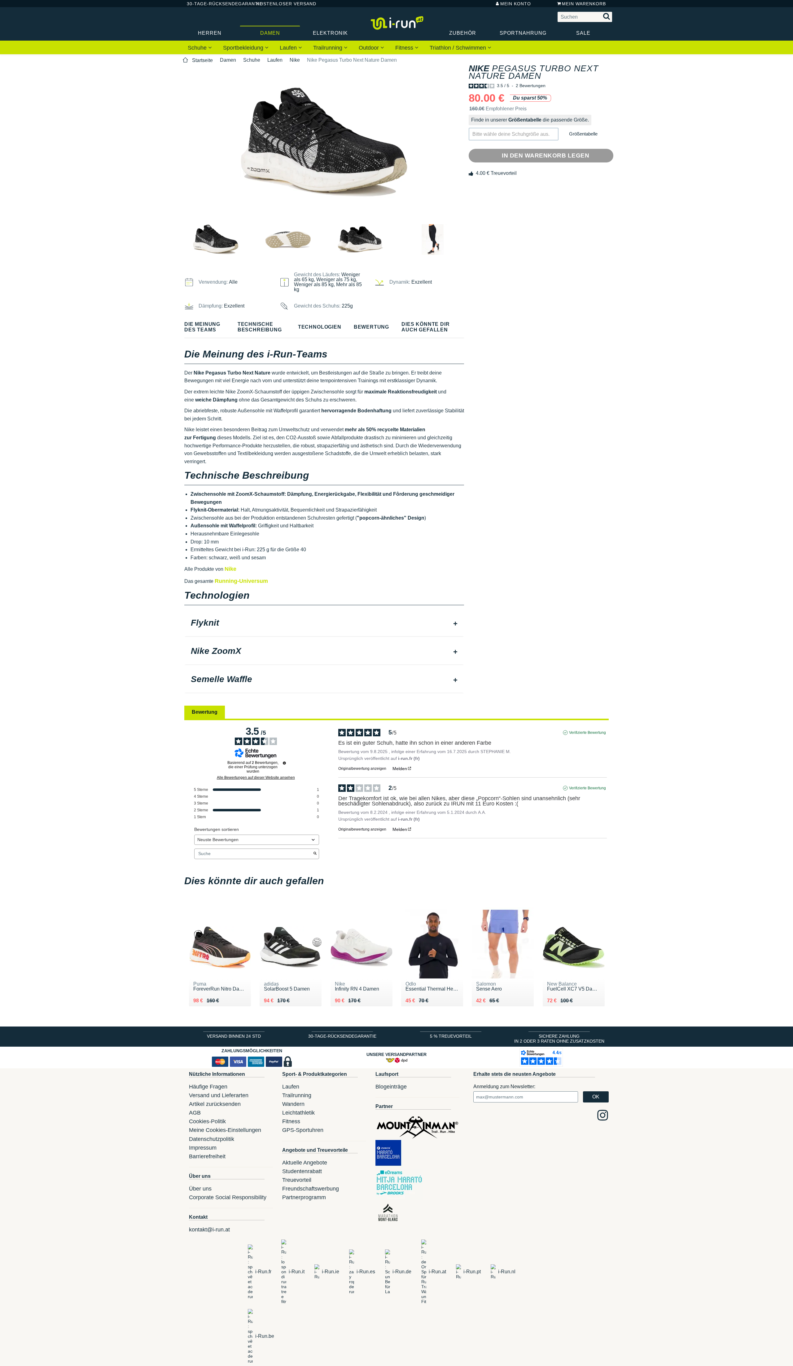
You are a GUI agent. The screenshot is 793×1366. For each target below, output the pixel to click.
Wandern (293, 1104)
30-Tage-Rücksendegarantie (216, 3)
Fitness (405, 48)
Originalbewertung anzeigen (362, 768)
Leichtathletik (298, 1113)
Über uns (200, 1189)
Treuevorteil (296, 1180)
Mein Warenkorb (584, 3)
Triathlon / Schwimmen (459, 48)
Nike (295, 60)
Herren (209, 33)
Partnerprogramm (304, 1197)
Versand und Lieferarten (218, 1095)
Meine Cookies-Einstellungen (225, 1130)
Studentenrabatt (302, 1171)
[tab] (324, 623)
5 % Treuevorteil (451, 1036)
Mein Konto (515, 3)
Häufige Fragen (208, 1087)
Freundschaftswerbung (310, 1189)
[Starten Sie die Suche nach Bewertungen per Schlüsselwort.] (315, 854)
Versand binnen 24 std (234, 1036)
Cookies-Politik (207, 1121)
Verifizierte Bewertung (587, 732)
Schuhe (198, 48)
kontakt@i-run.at (209, 1229)
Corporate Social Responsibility (227, 1197)
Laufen (289, 48)
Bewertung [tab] (204, 712)
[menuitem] (200, 47)
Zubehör (462, 33)
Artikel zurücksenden (215, 1104)
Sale (583, 33)
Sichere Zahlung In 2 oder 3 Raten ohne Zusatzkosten (559, 1039)
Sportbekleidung (244, 48)
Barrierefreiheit (207, 1156)
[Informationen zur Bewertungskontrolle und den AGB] (284, 763)
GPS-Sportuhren (302, 1130)
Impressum (203, 1148)
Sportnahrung (523, 33)
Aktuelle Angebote (304, 1163)
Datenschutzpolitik (211, 1139)
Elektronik (330, 33)
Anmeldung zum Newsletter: (504, 1086)
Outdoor (369, 48)
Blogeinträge (391, 1087)
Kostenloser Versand (281, 3)
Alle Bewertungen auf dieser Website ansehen (256, 777)
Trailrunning (328, 48)
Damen (270, 33)
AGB (195, 1113)
